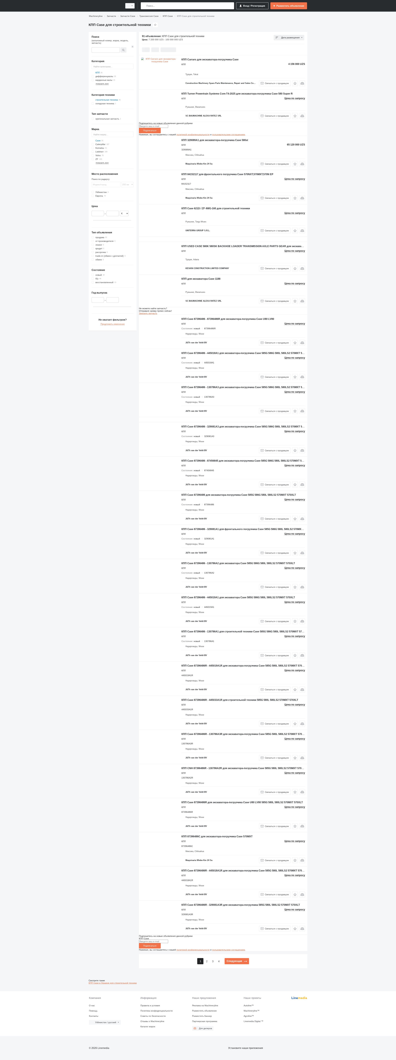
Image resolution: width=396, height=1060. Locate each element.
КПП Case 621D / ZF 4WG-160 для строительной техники (215, 208)
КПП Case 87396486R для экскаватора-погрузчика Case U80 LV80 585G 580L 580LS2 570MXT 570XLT (242, 802)
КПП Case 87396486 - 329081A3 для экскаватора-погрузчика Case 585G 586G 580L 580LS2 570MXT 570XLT (245, 426)
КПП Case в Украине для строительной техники (113, 983)
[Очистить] (132, 47)
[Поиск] (144, 6)
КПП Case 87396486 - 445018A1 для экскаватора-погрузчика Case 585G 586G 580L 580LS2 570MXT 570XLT (245, 353)
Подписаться (149, 130)
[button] (295, 83)
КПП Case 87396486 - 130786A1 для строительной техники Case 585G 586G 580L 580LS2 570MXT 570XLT (244, 631)
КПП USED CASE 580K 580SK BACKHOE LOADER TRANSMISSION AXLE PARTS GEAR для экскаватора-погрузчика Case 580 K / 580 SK (263, 246)
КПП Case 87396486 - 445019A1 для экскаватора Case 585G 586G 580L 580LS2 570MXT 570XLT (238, 597)
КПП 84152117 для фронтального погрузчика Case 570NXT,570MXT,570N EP (227, 174)
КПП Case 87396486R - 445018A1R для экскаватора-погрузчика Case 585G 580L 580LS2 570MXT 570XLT (244, 870)
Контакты (93, 1016)
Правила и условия (150, 1005)
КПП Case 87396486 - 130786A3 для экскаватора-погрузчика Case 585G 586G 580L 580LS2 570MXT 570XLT (245, 387)
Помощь (93, 1011)
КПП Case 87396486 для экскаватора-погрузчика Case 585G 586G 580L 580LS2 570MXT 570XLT (238, 495)
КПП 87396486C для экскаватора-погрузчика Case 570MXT (217, 836)
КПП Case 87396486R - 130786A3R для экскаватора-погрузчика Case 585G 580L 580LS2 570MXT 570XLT (244, 734)
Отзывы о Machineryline (152, 1021)
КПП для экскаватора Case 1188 (200, 279)
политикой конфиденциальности (193, 134)
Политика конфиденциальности (156, 1011)
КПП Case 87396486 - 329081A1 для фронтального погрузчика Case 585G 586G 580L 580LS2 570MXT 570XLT (246, 529)
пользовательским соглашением (228, 134)
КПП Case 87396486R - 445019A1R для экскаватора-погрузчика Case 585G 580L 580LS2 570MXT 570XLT (244, 665)
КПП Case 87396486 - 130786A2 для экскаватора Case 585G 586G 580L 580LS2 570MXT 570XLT (238, 563)
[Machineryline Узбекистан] (105, 6)
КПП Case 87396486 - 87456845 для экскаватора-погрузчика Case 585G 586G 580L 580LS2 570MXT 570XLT (245, 460)
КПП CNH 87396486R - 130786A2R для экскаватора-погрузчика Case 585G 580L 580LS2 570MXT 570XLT (243, 768)
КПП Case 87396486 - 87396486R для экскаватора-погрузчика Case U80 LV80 (227, 319)
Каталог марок (147, 1026)
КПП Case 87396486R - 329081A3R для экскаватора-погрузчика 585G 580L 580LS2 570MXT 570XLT (240, 905)
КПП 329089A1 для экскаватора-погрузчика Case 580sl (214, 140)
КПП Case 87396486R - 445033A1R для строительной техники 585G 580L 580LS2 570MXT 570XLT (239, 700)
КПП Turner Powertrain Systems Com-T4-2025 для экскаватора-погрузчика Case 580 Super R (237, 93)
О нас (92, 1005)
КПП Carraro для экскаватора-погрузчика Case (210, 59)
